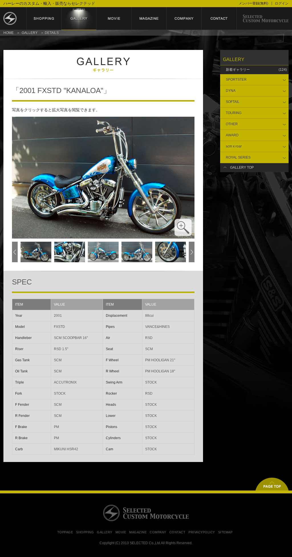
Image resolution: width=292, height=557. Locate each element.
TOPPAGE (65, 532)
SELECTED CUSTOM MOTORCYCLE (146, 513)
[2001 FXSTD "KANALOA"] (103, 236)
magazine (149, 18)
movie (113, 18)
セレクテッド (14, 18)
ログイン (282, 3)
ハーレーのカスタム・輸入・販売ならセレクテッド (49, 3)
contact (219, 18)
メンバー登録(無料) (253, 3)
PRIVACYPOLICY (201, 532)
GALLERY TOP (242, 167)
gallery (78, 18)
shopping (43, 18)
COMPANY (158, 532)
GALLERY (30, 33)
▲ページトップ (272, 484)
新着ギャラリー (256, 70)
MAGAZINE (138, 532)
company (184, 18)
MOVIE (120, 532)
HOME (8, 33)
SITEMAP (225, 532)
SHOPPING (85, 532)
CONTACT (177, 532)
